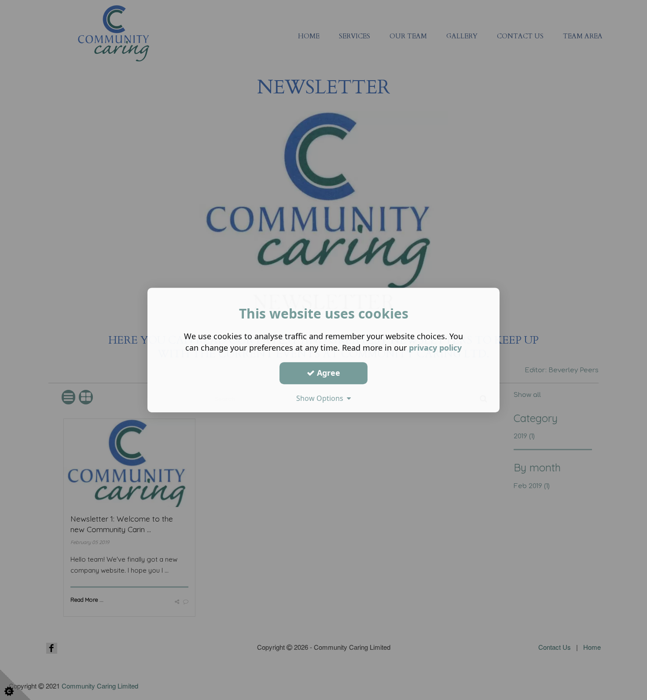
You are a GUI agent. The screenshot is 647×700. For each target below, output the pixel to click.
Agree (327, 372)
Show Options (321, 398)
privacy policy (435, 347)
